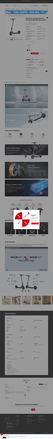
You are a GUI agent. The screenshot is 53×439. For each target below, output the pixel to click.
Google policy (24, 436)
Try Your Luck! (35, 223)
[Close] (38, 211)
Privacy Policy (21, 436)
